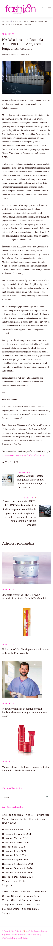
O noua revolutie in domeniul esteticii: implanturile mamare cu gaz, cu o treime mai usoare (25, 712)
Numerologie (18, 818)
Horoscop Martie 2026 (15, 838)
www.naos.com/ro (13, 455)
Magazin (7, 885)
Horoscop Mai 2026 (13, 846)
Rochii (21, 904)
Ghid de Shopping (12, 814)
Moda (5, 818)
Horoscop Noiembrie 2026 (17, 872)
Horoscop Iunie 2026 (14, 851)
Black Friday (19, 880)
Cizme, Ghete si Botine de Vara (20, 895)
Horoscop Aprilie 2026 (15, 842)
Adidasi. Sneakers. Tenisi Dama (29, 891)
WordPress (6, 938)
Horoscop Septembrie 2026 (18, 863)
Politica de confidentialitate (19, 938)
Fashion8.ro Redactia (9, 55)
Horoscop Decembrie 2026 (17, 876)
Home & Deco (37, 818)
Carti (5, 891)
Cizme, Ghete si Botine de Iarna (21, 900)
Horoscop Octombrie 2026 (17, 868)
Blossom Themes (26, 934)
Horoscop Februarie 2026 (17, 833)
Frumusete (8, 34)
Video (5, 880)
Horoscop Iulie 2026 (14, 855)
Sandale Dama (30, 908)
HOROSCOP (9, 823)
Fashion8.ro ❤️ (20, 931)
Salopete (7, 913)
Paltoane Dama (10, 908)
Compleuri (8, 904)
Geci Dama (33, 904)
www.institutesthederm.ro (33, 455)
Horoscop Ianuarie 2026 (16, 829)
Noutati (30, 814)
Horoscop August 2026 (15, 859)
